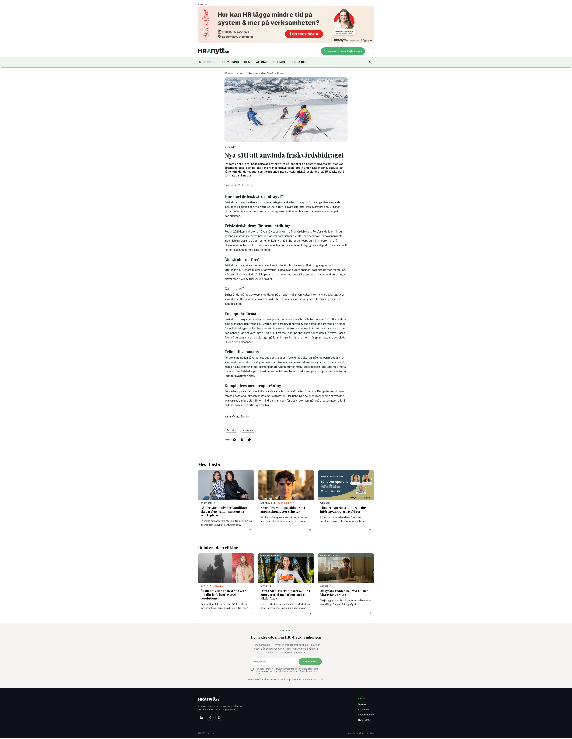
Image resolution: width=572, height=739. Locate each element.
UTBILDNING (207, 62)
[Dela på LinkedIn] (249, 440)
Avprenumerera (366, 714)
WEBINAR (262, 62)
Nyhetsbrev (364, 720)
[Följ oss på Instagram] (242, 440)
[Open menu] (370, 51)
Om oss (362, 704)
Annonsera (363, 709)
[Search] (370, 62)
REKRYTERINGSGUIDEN (235, 62)
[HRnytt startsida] (222, 699)
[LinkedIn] (201, 717)
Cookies (370, 733)
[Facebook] (210, 717)
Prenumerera (310, 661)
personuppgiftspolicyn (267, 671)
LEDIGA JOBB (299, 62)
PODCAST (279, 62)
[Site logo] (213, 51)
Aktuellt (240, 73)
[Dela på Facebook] (234, 440)
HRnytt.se (228, 73)
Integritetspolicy (355, 733)
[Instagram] (218, 717)
